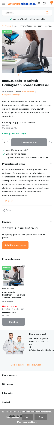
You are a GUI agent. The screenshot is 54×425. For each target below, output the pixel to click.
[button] (18, 74)
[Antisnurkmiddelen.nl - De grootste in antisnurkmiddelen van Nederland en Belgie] (22, 3)
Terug (8, 26)
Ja (27, 417)
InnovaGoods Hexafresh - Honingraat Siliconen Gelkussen (13, 295)
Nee (41, 417)
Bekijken (13, 322)
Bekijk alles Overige (11, 94)
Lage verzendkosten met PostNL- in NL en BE (27, 157)
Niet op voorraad (29, 142)
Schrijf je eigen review (15, 245)
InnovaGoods (28, 91)
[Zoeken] (48, 12)
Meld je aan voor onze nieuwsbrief (27, 365)
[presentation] (3, 52)
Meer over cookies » (27, 422)
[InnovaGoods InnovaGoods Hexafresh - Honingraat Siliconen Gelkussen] (13, 276)
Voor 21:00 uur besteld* (17, 150)
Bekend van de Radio (16, 154)
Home (15, 26)
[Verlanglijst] (44, 4)
